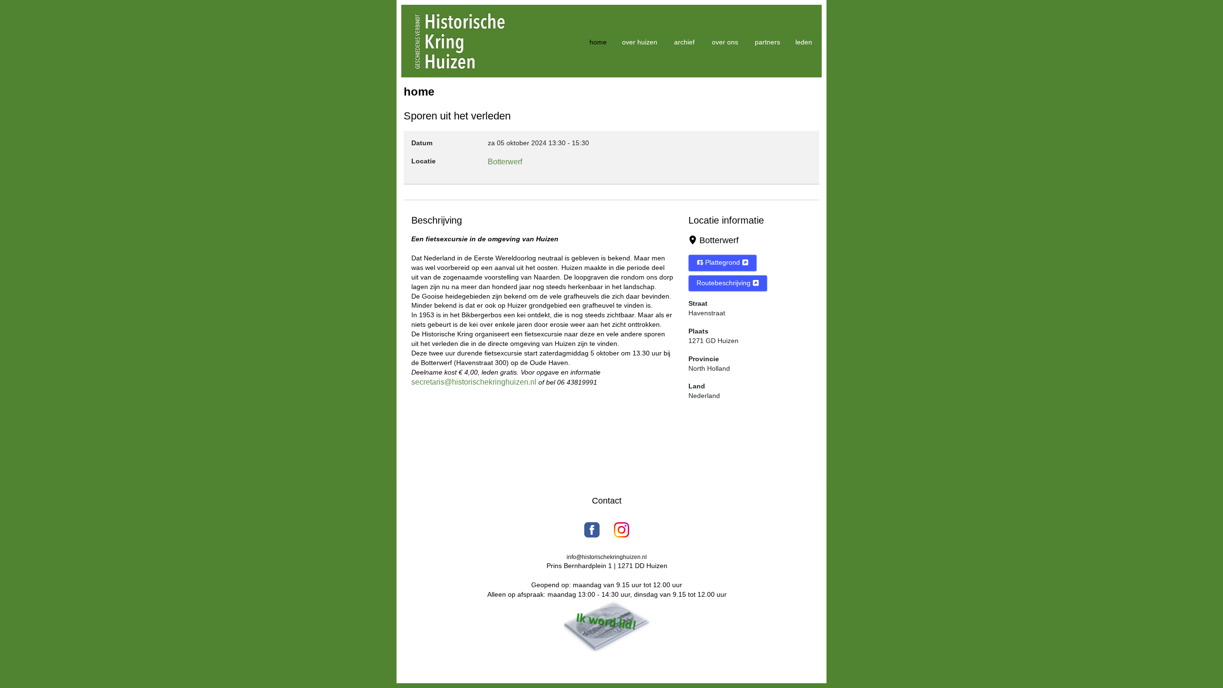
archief (684, 42)
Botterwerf (719, 240)
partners (767, 42)
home (598, 42)
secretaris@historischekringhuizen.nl (473, 382)
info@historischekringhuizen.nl (607, 557)
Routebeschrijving (724, 283)
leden (803, 42)
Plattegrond (722, 262)
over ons (725, 42)
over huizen (639, 42)
